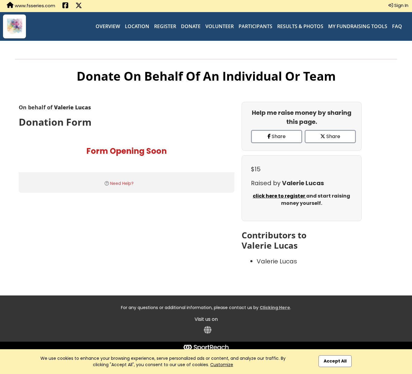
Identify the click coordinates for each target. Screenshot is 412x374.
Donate (191, 26)
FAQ (397, 26)
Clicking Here (275, 308)
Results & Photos (300, 26)
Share (278, 136)
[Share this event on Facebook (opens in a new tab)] (65, 6)
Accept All (335, 361)
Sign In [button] (400, 5)
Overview (108, 26)
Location (137, 26)
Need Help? (122, 183)
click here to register (279, 195)
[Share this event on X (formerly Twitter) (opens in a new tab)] (78, 6)
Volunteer (219, 26)
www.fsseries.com (34, 5)
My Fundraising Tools (357, 26)
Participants (255, 26)
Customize (221, 365)
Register (165, 26)
